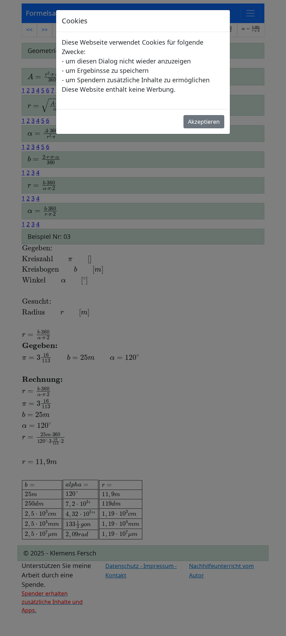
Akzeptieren (204, 122)
